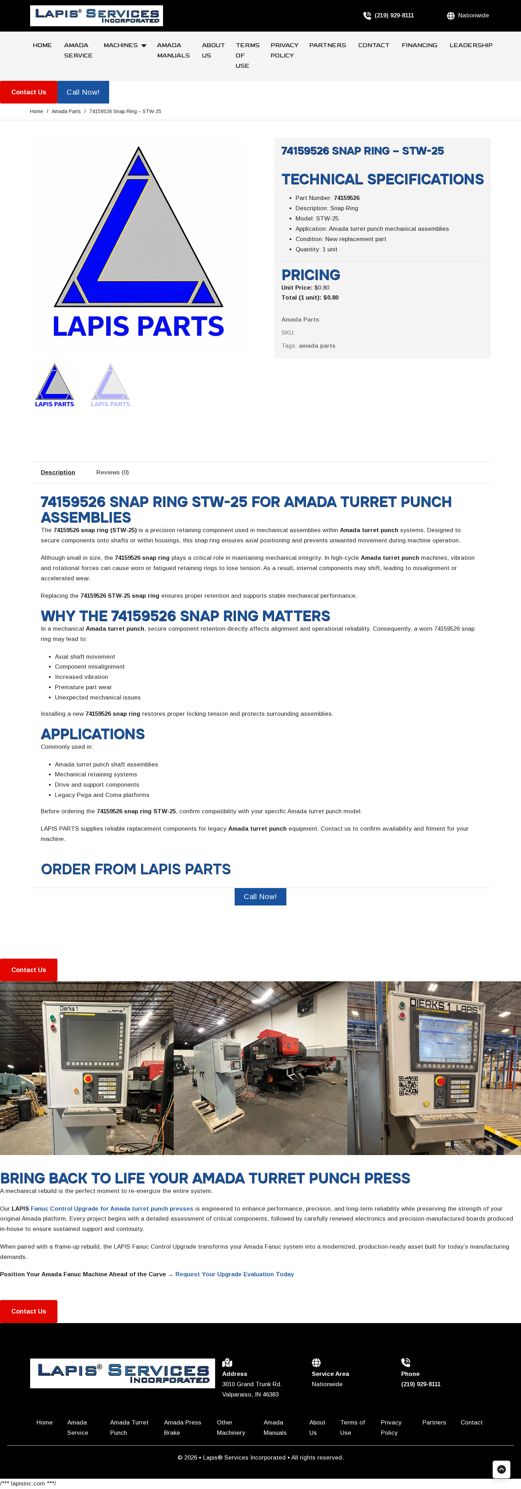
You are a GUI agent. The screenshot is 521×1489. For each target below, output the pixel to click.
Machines (120, 45)
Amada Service (78, 50)
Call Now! (83, 92)
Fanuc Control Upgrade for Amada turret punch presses (112, 1208)
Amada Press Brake (182, 1427)
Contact (374, 45)
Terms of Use (248, 55)
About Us (213, 50)
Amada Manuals (174, 50)
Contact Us (28, 92)
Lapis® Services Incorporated (245, 1457)
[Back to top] (501, 1469)
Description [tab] (58, 472)
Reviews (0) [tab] (112, 472)
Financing (420, 45)
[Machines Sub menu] (146, 45)
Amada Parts (66, 111)
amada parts (317, 345)
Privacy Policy (284, 50)
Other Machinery (232, 1427)
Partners (328, 45)
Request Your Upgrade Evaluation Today (234, 1274)
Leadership (471, 45)
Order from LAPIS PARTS (136, 869)
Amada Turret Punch (129, 1427)
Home (43, 45)
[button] (237, 147)
